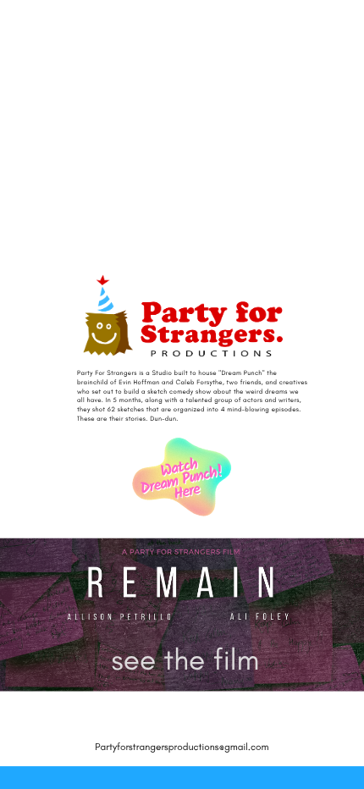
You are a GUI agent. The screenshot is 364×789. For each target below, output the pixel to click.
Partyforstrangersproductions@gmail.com (181, 747)
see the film (186, 659)
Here (187, 491)
